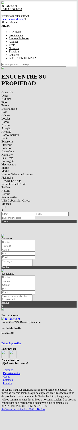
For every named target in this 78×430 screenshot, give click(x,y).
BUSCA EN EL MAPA (22, 58)
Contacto (14, 54)
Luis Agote (7, 161)
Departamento (9, 108)
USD (4, 207)
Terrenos (8, 370)
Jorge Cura (7, 151)
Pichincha (7, 177)
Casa (4, 112)
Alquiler (13, 41)
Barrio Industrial (10, 134)
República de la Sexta (13, 184)
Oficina (5, 115)
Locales (5, 118)
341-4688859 (12, 318)
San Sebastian (9, 197)
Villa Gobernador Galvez (15, 200)
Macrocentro (8, 164)
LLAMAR (15, 31)
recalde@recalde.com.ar (15, 15)
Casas (6, 376)
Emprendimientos (19, 38)
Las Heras (7, 157)
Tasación (14, 51)
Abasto (5, 125)
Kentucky (7, 154)
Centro (5, 138)
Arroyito (6, 128)
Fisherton (6, 144)
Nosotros (14, 48)
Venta (12, 44)
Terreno (5, 105)
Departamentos (11, 373)
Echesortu (7, 141)
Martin (5, 167)
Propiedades (16, 35)
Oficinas (8, 379)
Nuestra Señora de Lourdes (17, 174)
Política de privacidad (11, 343)
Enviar (5, 267)
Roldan (5, 187)
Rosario (5, 190)
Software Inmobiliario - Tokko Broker (23, 409)
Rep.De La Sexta (11, 180)
